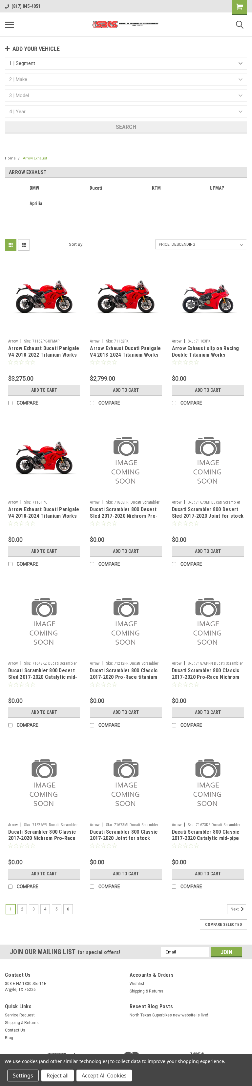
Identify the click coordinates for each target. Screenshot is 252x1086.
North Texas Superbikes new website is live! (169, 1015)
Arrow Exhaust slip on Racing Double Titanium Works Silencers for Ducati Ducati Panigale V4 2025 (205, 358)
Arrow (13, 341)
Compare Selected (223, 924)
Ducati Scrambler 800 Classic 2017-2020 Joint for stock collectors (124, 838)
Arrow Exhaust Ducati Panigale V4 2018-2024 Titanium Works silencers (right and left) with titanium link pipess (125, 358)
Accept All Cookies (104, 1075)
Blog (9, 1037)
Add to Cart (44, 390)
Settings (23, 1075)
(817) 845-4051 (25, 6)
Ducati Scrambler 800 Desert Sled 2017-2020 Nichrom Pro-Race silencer (124, 516)
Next (235, 909)
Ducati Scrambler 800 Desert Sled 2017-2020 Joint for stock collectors (208, 516)
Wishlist (137, 983)
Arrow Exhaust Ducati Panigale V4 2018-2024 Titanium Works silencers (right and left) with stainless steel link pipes (43, 519)
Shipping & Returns (146, 991)
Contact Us (15, 1030)
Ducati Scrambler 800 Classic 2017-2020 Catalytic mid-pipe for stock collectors (206, 838)
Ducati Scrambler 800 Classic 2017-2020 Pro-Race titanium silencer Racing (124, 677)
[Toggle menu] (9, 24)
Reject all (58, 1075)
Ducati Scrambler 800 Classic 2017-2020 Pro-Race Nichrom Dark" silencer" (206, 677)
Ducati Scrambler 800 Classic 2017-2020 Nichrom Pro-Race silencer (42, 838)
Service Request (20, 1015)
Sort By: (76, 244)
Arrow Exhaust (35, 158)
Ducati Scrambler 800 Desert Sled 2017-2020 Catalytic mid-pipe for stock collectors (42, 677)
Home (10, 158)
